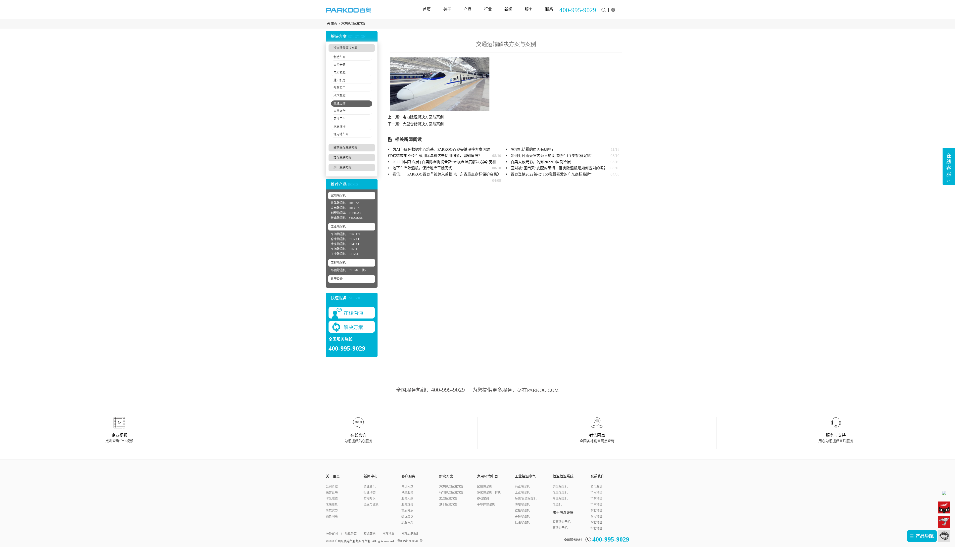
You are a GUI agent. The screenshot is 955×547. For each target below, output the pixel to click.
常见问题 (407, 486)
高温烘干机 (560, 528)
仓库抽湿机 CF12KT (345, 239)
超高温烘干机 (562, 522)
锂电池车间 (341, 134)
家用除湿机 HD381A (345, 208)
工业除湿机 (338, 226)
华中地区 (596, 504)
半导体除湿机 (486, 504)
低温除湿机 (522, 522)
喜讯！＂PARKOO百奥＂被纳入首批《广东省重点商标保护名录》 (446, 174)
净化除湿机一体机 (489, 492)
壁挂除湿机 (522, 510)
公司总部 (596, 486)
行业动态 (370, 492)
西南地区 (596, 516)
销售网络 (332, 516)
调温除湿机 (560, 486)
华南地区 (596, 492)
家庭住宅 (339, 126)
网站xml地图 (409, 533)
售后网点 (407, 510)
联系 (549, 9)
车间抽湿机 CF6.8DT (345, 234)
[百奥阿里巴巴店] (944, 493)
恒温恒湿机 (560, 492)
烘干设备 (337, 279)
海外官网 (332, 533)
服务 (529, 9)
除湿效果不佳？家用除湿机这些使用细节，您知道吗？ (437, 156)
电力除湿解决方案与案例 (423, 117)
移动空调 (483, 498)
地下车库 (339, 95)
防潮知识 (370, 498)
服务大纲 (407, 498)
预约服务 (407, 492)
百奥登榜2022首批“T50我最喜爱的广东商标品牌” (551, 174)
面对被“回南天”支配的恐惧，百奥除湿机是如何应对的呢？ (559, 168)
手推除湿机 (522, 516)
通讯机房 (339, 80)
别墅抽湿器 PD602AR (346, 213)
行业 (488, 9)
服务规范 (407, 504)
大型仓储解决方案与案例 (423, 124)
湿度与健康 (371, 504)
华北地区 (596, 528)
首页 (427, 9)
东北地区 (596, 510)
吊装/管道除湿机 (525, 498)
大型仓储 (339, 65)
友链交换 (370, 533)
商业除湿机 (522, 486)
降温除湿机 (560, 498)
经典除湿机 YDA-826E (347, 218)
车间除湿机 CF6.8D (344, 249)
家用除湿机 (338, 195)
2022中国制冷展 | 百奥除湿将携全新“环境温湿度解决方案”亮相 (444, 162)
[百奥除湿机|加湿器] (348, 10)
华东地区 (596, 498)
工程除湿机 (338, 263)
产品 (468, 9)
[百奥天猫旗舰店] (944, 507)
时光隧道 (332, 498)
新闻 (508, 9)
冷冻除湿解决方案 (353, 23)
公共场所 (339, 111)
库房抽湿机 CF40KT (345, 244)
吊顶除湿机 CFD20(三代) (348, 270)
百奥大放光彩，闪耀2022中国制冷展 (541, 162)
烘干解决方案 (342, 167)
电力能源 (339, 72)
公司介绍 (332, 486)
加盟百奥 (407, 522)
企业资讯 (370, 486)
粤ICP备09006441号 (410, 541)
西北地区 (596, 522)
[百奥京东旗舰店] (944, 521)
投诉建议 (407, 516)
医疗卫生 (339, 119)
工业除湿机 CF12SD (345, 254)
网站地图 (388, 533)
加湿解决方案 (342, 157)
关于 (447, 9)
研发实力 (332, 510)
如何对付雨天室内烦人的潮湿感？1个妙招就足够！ (553, 156)
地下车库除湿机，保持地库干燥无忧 (422, 168)
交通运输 (339, 103)
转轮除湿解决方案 (345, 147)
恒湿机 (557, 504)
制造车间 (339, 57)
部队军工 (339, 88)
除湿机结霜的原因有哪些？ (533, 149)
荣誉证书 (332, 492)
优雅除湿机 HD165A (345, 203)
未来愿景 (332, 504)
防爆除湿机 (522, 504)
